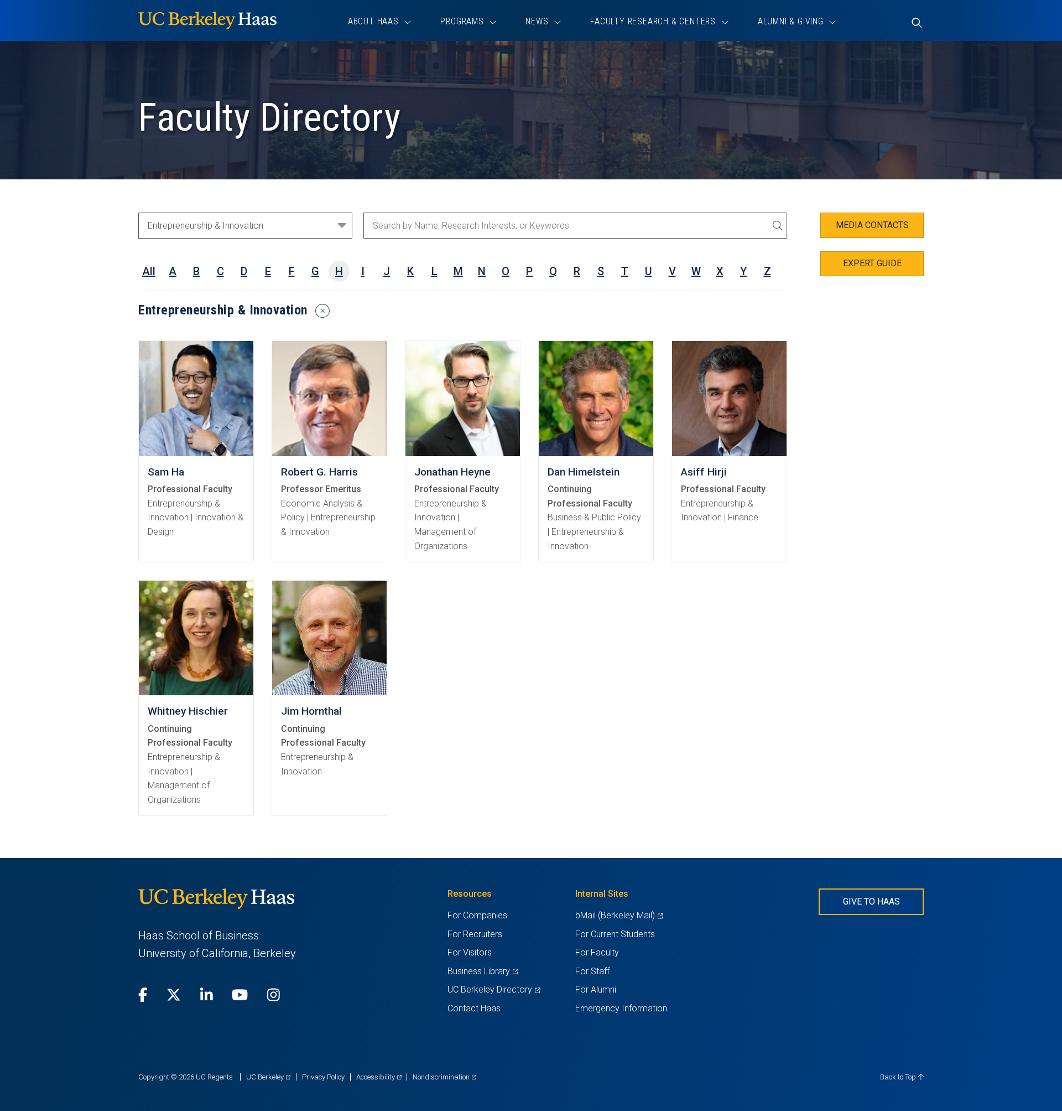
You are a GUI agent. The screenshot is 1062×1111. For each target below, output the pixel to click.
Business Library (482, 971)
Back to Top (899, 1077)
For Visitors (469, 952)
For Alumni (595, 989)
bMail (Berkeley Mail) (619, 915)
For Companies (477, 915)
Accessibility (379, 1077)
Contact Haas (474, 1008)
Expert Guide (872, 263)
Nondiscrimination (444, 1077)
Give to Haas (871, 901)
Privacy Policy (323, 1077)
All (148, 271)
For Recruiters (474, 934)
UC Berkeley (268, 1077)
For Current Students (615, 934)
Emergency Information (621, 1008)
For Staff (592, 971)
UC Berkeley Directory (493, 989)
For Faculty (597, 952)
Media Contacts (872, 225)
